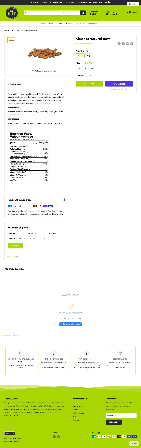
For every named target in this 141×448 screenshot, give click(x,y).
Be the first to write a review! (70, 324)
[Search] (83, 12)
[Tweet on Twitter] (127, 43)
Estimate (15, 246)
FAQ (60, 24)
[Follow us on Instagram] (58, 436)
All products (15, 30)
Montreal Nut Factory (84, 44)
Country (11, 233)
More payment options (119, 89)
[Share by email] (131, 43)
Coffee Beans (78, 413)
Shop (51, 24)
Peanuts (76, 420)
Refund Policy (12, 256)
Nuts (74, 403)
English (8, 433)
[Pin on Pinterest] (123, 43)
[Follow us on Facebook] (54, 436)
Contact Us (92, 24)
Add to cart (89, 84)
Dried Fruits (77, 406)
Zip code (52, 233)
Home (42, 24)
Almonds (76, 416)
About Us (80, 24)
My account (111, 14)
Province (32, 233)
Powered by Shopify (11, 441)
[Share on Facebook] (119, 43)
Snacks (75, 409)
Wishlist (69, 24)
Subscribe (113, 422)
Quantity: (80, 76)
